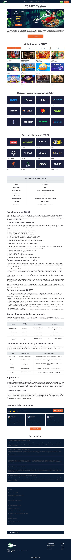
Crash (42, 48)
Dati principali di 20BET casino (14, 500)
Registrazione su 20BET (13, 503)
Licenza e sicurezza (12, 518)
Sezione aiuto (11, 523)
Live (27, 48)
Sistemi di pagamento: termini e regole (16, 510)
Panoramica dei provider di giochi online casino (18, 513)
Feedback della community (13, 521)
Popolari (12, 48)
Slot (56, 48)
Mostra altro (35, 428)
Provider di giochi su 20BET (14, 497)
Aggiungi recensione (58, 410)
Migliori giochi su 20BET (13, 492)
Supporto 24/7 (11, 516)
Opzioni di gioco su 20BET (13, 508)
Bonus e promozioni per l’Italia (14, 505)
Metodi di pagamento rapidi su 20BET (16, 495)
